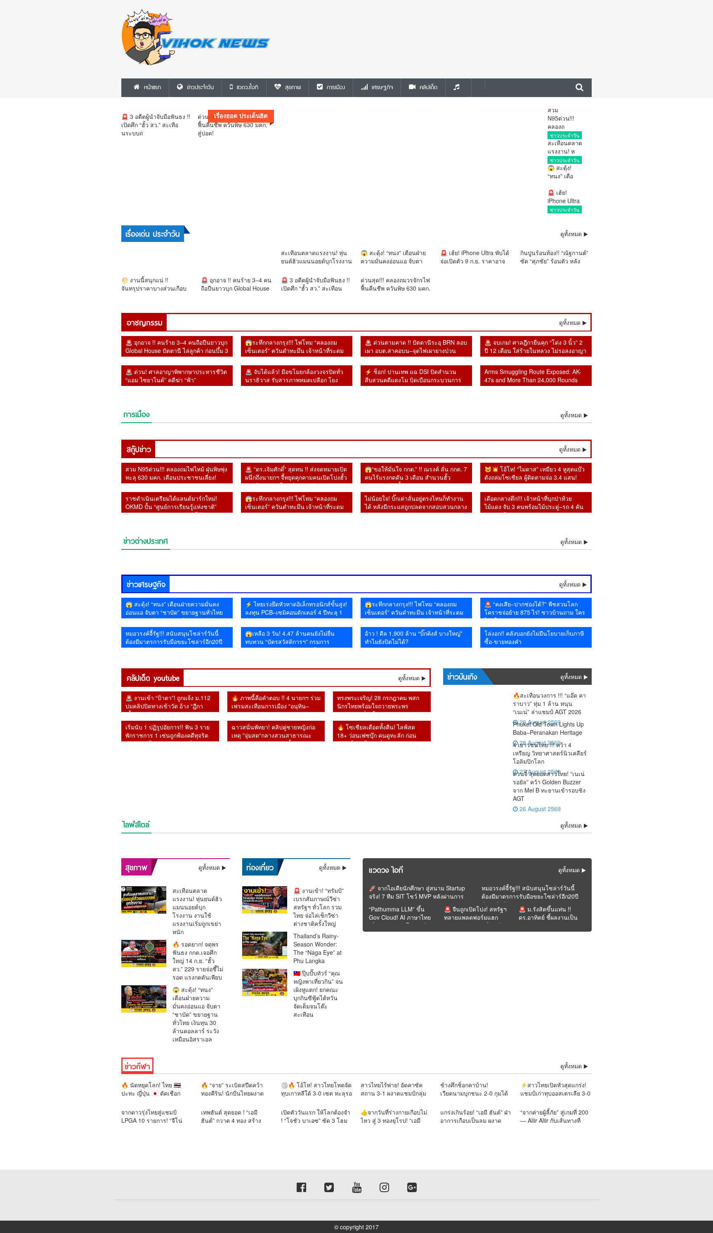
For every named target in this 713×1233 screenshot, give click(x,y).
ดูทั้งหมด (570, 322)
